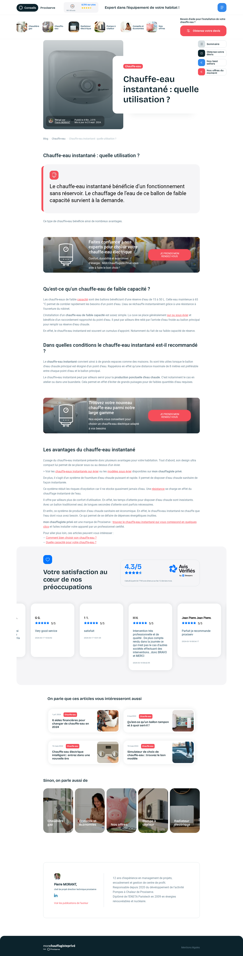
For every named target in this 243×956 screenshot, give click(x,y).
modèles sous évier (119, 471)
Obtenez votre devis (206, 30)
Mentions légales (190, 947)
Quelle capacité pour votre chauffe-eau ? (71, 542)
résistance (158, 489)
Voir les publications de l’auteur (71, 903)
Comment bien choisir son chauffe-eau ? (71, 537)
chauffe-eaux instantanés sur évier (77, 471)
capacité (82, 299)
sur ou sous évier (177, 315)
